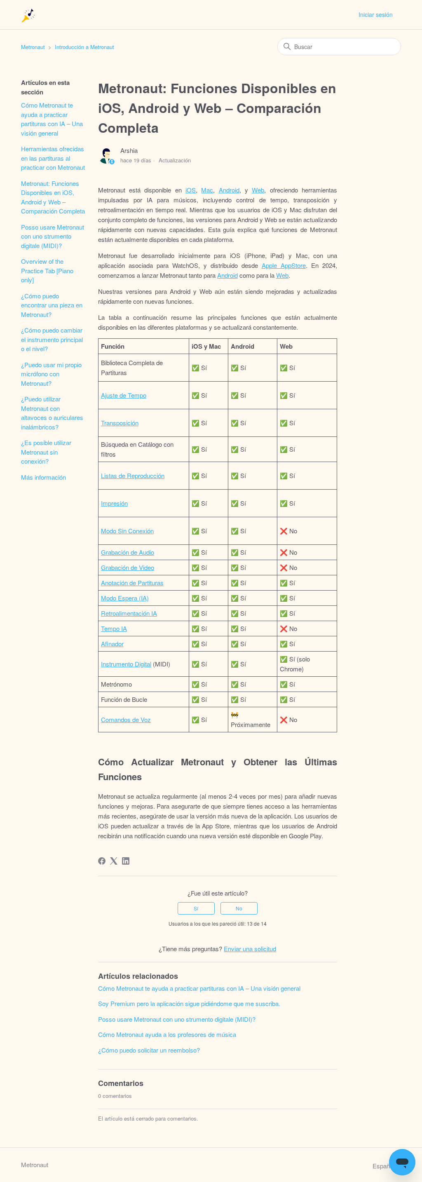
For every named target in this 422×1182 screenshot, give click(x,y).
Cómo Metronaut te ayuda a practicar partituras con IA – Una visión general (52, 119)
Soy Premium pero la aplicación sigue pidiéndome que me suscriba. (189, 1003)
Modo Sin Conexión (127, 530)
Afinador (112, 643)
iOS (190, 189)
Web (258, 189)
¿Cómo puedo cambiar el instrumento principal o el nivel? (52, 339)
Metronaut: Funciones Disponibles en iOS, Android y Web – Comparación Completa (53, 197)
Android (229, 189)
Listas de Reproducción (132, 475)
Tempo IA (114, 628)
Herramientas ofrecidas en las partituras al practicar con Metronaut (53, 157)
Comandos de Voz (126, 719)
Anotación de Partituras (132, 582)
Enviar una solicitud (250, 948)
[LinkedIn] (125, 861)
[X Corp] (113, 861)
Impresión (114, 503)
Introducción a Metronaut (84, 47)
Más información (43, 477)
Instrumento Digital (126, 663)
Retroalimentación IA (129, 613)
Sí (196, 908)
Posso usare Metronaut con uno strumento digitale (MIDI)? (52, 236)
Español (384, 1165)
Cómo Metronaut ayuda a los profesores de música (167, 1034)
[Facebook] (102, 861)
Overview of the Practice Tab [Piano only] (47, 270)
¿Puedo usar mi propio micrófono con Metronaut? (51, 373)
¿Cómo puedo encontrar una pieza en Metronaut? (51, 305)
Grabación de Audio (127, 552)
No (239, 908)
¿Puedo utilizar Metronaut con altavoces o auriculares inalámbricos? (52, 412)
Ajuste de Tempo (123, 395)
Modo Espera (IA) (125, 597)
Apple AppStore (284, 265)
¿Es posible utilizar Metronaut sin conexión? (46, 451)
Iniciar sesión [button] (376, 14)
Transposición (119, 422)
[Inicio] (28, 14)
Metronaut (33, 47)
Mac (207, 189)
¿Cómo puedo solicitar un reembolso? (149, 1050)
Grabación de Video (127, 567)
